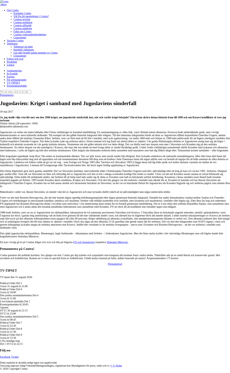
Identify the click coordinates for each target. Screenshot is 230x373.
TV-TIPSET (13, 82)
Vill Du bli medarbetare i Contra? (31, 16)
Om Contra (13, 10)
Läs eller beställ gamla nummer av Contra (35, 52)
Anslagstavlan (14, 70)
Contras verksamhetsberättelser (29, 34)
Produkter (12, 61)
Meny (4, 4)
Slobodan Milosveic (117, 242)
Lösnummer (19, 37)
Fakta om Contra (22, 31)
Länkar (10, 64)
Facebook (5, 356)
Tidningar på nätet (23, 46)
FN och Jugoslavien (84, 242)
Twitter (15, 356)
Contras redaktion (22, 22)
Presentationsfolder (17, 85)
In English (12, 73)
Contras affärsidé (22, 25)
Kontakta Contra (22, 13)
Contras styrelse (21, 19)
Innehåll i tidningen (23, 49)
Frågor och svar (15, 58)
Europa (10, 76)
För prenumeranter (16, 79)
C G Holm (116, 365)
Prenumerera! (115, 264)
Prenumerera (6, 95)
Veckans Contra (15, 40)
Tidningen (12, 43)
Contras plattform (22, 28)
